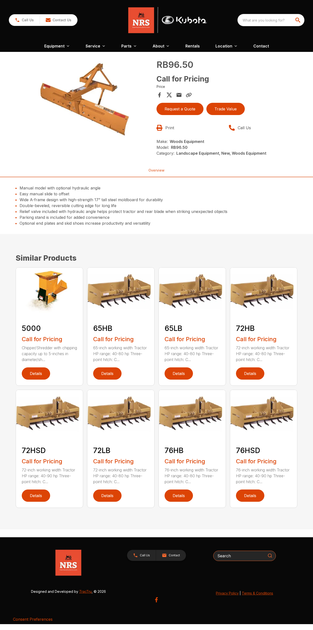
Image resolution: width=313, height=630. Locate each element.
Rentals (192, 46)
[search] (298, 20)
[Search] (270, 555)
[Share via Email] (179, 95)
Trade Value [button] (225, 108)
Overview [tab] (156, 170)
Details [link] (36, 373)
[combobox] (271, 20)
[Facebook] (156, 599)
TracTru (85, 591)
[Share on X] (169, 95)
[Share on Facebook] (159, 95)
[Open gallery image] (85, 100)
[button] (24, 20)
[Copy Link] (189, 95)
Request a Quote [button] (180, 108)
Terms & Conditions (257, 593)
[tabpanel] (85, 101)
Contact (261, 46)
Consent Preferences (33, 619)
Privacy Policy (227, 593)
